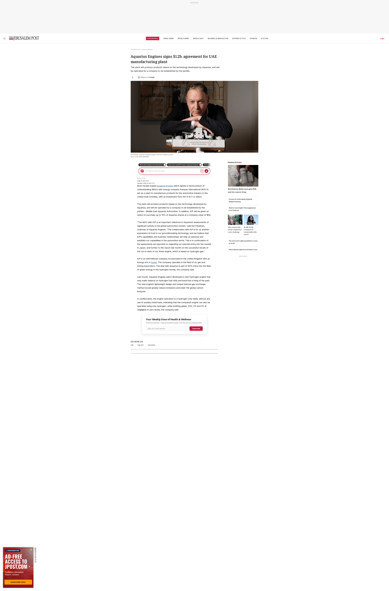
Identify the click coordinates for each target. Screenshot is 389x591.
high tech (140, 345)
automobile (151, 345)
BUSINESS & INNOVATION (218, 38)
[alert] (18, 567)
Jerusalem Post (135, 49)
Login (382, 38)
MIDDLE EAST (198, 38)
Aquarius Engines (165, 186)
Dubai (154, 262)
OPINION (253, 38)
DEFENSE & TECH (239, 38)
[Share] (133, 77)
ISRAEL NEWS (168, 38)
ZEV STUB (142, 178)
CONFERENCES (152, 38)
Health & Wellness (147, 49)
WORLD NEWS (183, 38)
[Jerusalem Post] (22, 38)
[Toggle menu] (4, 38)
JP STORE (264, 38)
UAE (132, 345)
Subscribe (196, 328)
